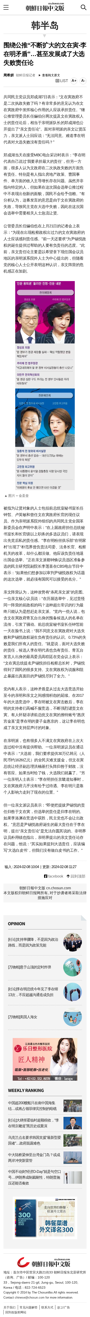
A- (83, 81)
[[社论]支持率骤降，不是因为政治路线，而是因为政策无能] (45, 950)
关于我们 (9, 1307)
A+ (74, 81)
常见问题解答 (29, 1307)
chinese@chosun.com (30, 1297)
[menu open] (6, 7)
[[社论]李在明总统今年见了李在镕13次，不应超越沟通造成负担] (45, 1000)
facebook (55, 876)
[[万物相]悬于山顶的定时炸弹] (45, 975)
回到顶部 (77, 876)
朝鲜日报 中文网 (45, 6)
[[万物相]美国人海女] (45, 1025)
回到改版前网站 (15, 1312)
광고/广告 (63, 1307)
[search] (84, 7)
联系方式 (47, 1307)
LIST (63, 81)
